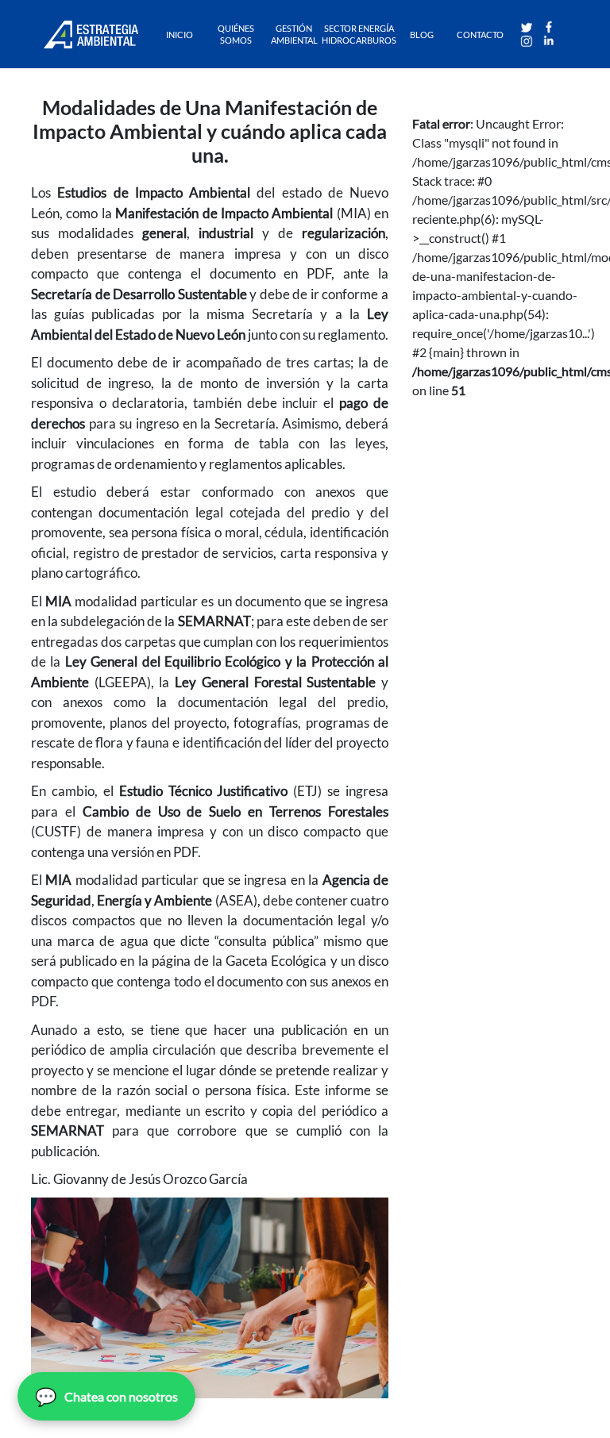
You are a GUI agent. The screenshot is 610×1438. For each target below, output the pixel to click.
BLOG (422, 34)
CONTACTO (480, 34)
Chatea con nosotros (106, 1396)
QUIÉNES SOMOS (236, 34)
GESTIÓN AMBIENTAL (294, 34)
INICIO (179, 34)
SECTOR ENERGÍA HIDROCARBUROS (359, 34)
